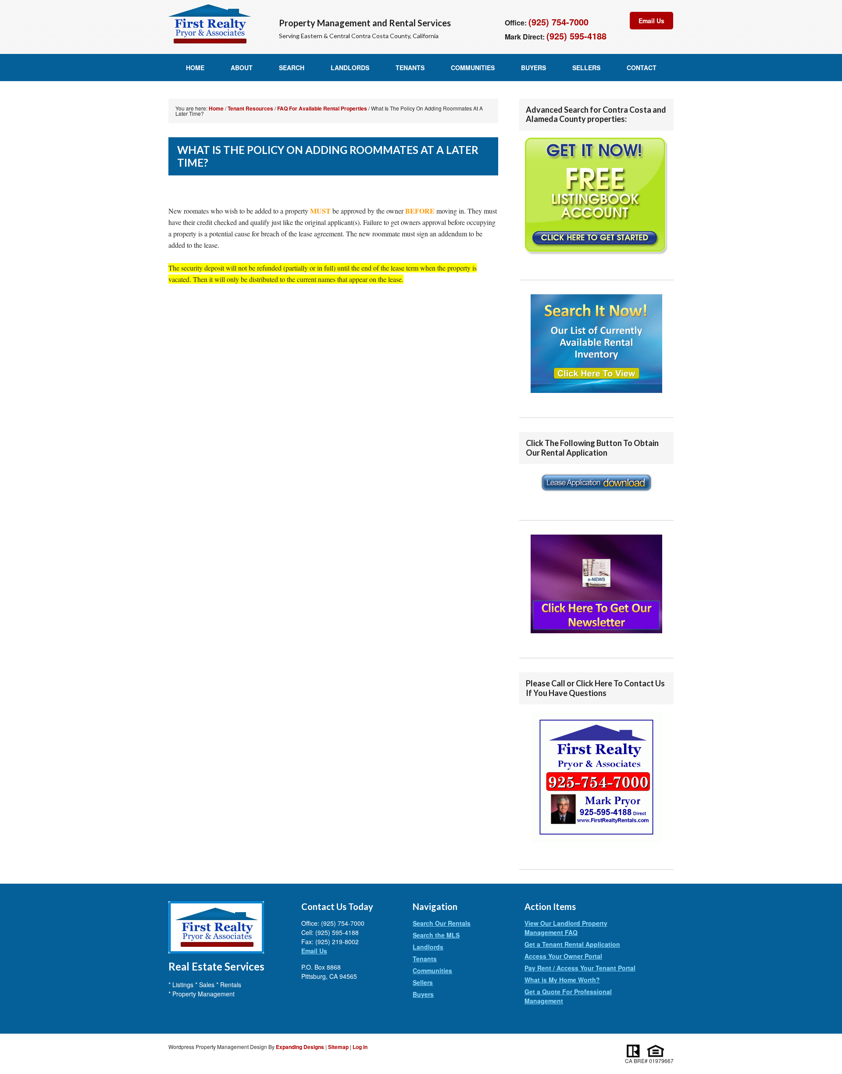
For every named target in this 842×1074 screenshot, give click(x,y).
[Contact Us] (596, 845)
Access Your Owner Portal (563, 956)
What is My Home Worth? (562, 979)
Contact (641, 67)
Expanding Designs (300, 1047)
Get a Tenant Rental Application (572, 944)
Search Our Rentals (442, 923)
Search (291, 67)
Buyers (533, 67)
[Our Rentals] (596, 343)
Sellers (586, 67)
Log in (360, 1047)
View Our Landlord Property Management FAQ (565, 928)
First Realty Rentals (209, 24)
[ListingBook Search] (596, 196)
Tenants (410, 67)
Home (195, 67)
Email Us (651, 20)
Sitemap (338, 1047)
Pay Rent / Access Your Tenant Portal (579, 967)
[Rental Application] (596, 496)
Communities (473, 67)
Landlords (350, 67)
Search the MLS (436, 935)
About (242, 67)
